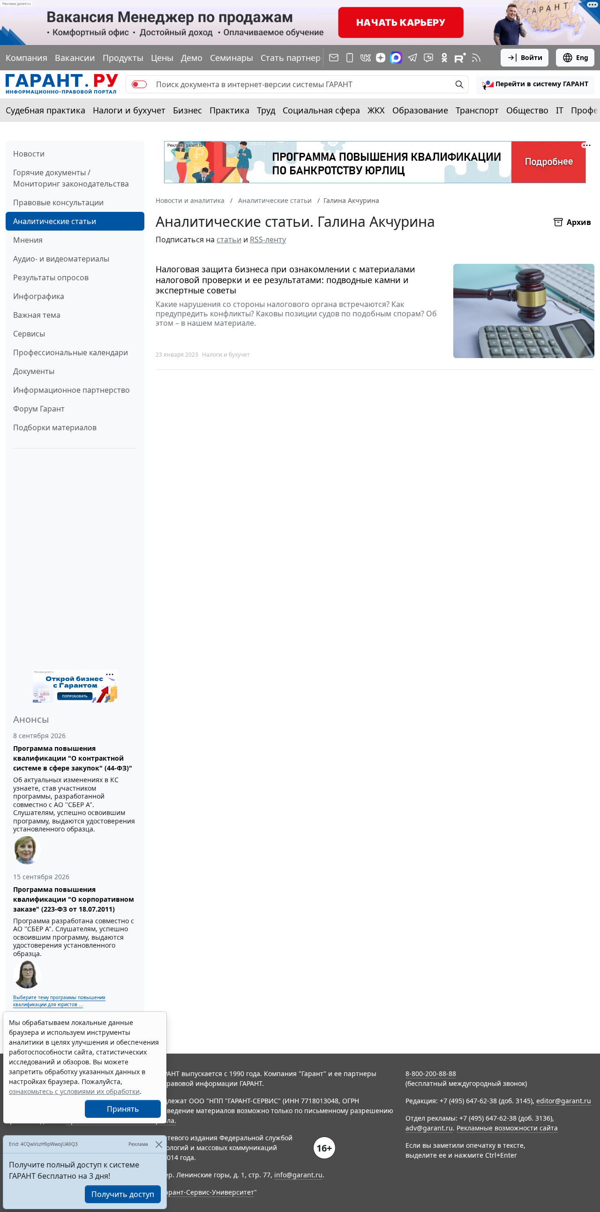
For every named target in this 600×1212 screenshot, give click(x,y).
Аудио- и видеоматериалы (61, 259)
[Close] (159, 1144)
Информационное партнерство (71, 390)
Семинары (231, 57)
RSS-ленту (268, 239)
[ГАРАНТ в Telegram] (412, 57)
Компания (26, 57)
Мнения (28, 240)
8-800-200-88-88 (430, 1073)
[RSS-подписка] (476, 57)
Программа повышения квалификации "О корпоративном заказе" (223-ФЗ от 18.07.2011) (73, 899)
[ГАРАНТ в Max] (396, 58)
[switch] (139, 84)
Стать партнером (296, 57)
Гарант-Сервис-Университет (208, 1192)
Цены (162, 57)
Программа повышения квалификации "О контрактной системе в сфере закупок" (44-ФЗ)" (72, 758)
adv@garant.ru (429, 1127)
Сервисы (29, 334)
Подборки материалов (55, 427)
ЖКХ (376, 110)
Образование (420, 110)
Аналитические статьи (54, 221)
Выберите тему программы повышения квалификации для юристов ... (59, 1001)
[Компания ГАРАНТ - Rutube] (460, 57)
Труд (266, 110)
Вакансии (75, 57)
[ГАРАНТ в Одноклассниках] (444, 57)
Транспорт (477, 110)
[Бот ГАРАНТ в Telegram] (428, 57)
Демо (191, 57)
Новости (29, 154)
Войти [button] (531, 57)
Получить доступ (122, 1194)
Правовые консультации (58, 202)
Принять (123, 1109)
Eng (582, 57)
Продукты (123, 57)
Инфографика (38, 296)
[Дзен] (380, 57)
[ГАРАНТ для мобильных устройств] (349, 57)
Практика (229, 110)
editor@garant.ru (563, 1100)
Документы (33, 371)
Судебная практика (45, 110)
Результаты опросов (51, 277)
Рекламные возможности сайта (507, 1127)
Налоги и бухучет (129, 110)
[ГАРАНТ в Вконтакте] (365, 57)
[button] (535, 84)
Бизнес (187, 110)
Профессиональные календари (70, 352)
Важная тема (36, 315)
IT (559, 110)
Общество (527, 110)
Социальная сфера (321, 110)
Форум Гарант (39, 409)
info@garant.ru (298, 1174)
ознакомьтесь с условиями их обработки (74, 1091)
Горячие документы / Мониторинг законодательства (71, 178)
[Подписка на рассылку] (333, 57)
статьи (229, 239)
